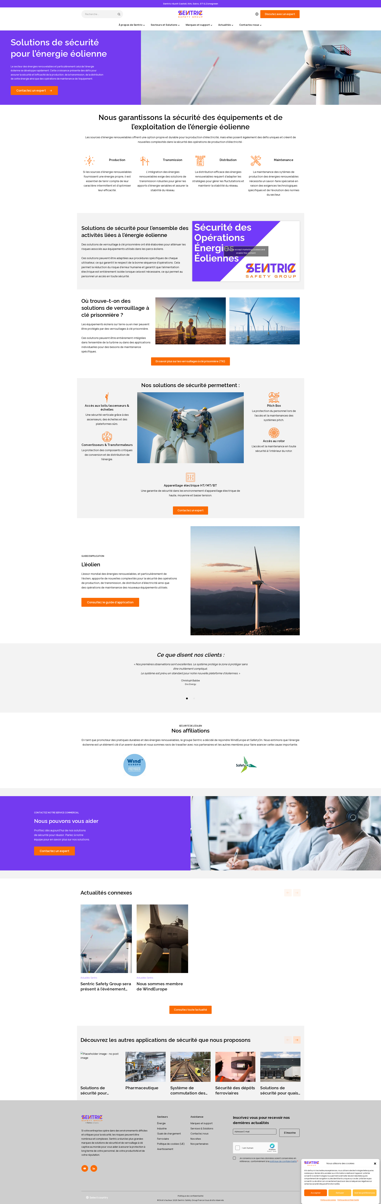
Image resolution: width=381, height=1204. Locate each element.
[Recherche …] (119, 14)
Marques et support (201, 1123)
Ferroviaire (163, 1138)
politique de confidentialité (283, 1161)
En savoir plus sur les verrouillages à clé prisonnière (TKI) (190, 361)
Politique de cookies (328, 1200)
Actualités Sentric (89, 977)
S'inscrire (290, 1132)
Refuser (340, 1192)
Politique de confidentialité (348, 1200)
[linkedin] (93, 1168)
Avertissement (165, 1149)
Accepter (316, 1192)
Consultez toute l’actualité (190, 1009)
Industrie (162, 1128)
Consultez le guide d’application (110, 602)
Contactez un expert (31, 90)
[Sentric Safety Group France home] (190, 14)
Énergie (161, 1123)
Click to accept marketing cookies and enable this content (246, 251)
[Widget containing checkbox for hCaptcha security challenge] (255, 1147)
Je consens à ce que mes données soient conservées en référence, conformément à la (269, 1160)
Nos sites (195, 1138)
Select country (99, 1197)
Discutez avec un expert (280, 14)
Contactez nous (199, 1133)
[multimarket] (256, 14)
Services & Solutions (201, 1128)
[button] (375, 1163)
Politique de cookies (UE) (171, 1143)
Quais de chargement (169, 1133)
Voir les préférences (364, 1192)
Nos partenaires (199, 1143)
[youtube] (84, 1168)
